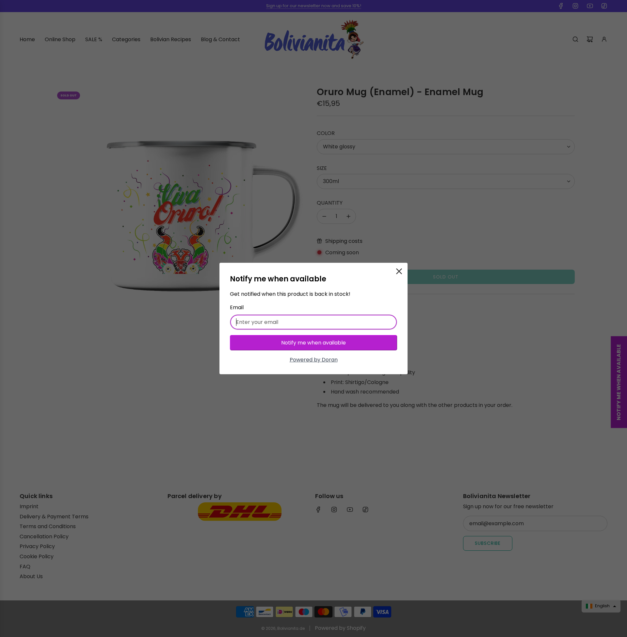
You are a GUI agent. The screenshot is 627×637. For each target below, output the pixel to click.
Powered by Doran (314, 359)
